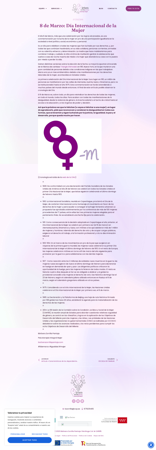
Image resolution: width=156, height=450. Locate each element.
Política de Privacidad (69, 436)
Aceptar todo (29, 440)
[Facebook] (78, 401)
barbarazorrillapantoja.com (50, 342)
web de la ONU (68, 177)
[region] (30, 427)
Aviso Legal (56, 436)
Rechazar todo (40, 434)
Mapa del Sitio (99, 436)
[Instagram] (74, 401)
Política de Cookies (85, 436)
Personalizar (18, 434)
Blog (101, 8)
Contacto (112, 8)
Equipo (42, 8)
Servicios (55, 8)
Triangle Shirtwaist (68, 66)
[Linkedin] (82, 401)
